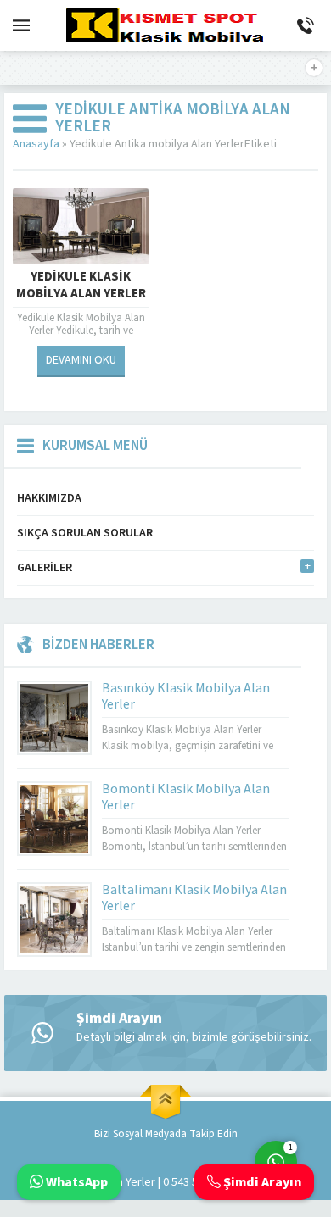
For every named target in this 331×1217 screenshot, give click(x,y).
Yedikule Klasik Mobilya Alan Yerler (81, 286)
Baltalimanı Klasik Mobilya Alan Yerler (194, 898)
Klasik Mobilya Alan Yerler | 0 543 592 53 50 (133, 1182)
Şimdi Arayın (261, 1182)
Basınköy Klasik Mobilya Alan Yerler (186, 696)
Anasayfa (36, 144)
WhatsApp (75, 1182)
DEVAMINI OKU (81, 360)
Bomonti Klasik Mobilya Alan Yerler (186, 797)
